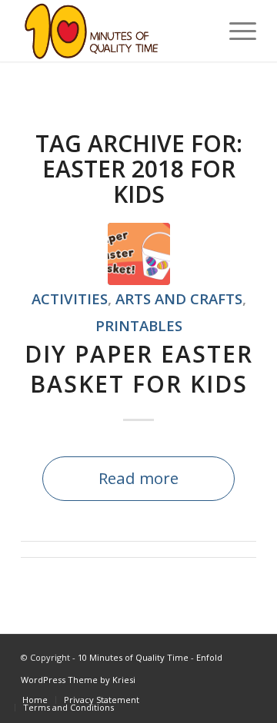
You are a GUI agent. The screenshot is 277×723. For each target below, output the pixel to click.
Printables (138, 325)
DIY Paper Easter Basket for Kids (139, 369)
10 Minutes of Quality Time (133, 657)
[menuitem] (35, 700)
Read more (138, 478)
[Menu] (235, 30)
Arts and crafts (178, 298)
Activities (70, 298)
